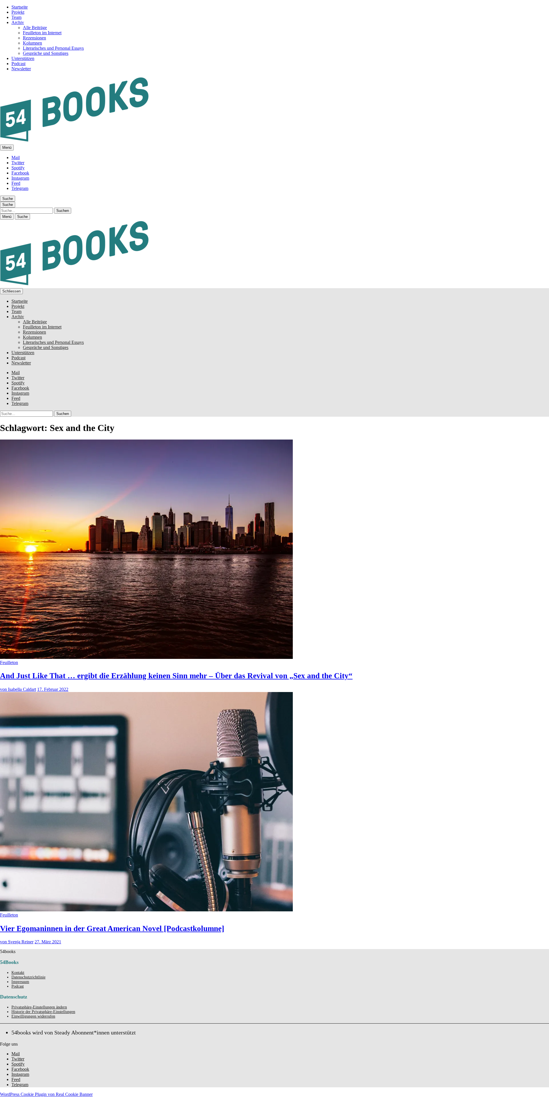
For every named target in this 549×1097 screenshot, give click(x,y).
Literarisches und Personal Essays (53, 48)
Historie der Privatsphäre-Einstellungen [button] (43, 1012)
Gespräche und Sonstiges (45, 53)
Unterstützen (22, 58)
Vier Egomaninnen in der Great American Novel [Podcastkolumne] (112, 928)
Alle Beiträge (35, 27)
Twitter (17, 162)
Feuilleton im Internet (42, 32)
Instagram (20, 178)
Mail (15, 157)
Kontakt (17, 972)
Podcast (18, 63)
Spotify (18, 167)
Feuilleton (9, 662)
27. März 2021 (48, 941)
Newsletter (21, 68)
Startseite (19, 7)
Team (16, 17)
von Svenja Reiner (16, 941)
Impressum (20, 982)
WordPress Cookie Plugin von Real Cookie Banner (46, 1094)
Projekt (17, 12)
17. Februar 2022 (52, 689)
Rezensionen (34, 37)
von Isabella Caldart (18, 689)
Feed (15, 183)
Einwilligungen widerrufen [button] (33, 1016)
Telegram (19, 188)
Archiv (17, 22)
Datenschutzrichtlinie (28, 977)
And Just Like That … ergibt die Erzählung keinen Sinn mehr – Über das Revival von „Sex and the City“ (176, 675)
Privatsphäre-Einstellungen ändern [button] (39, 1007)
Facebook (20, 173)
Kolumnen (32, 43)
